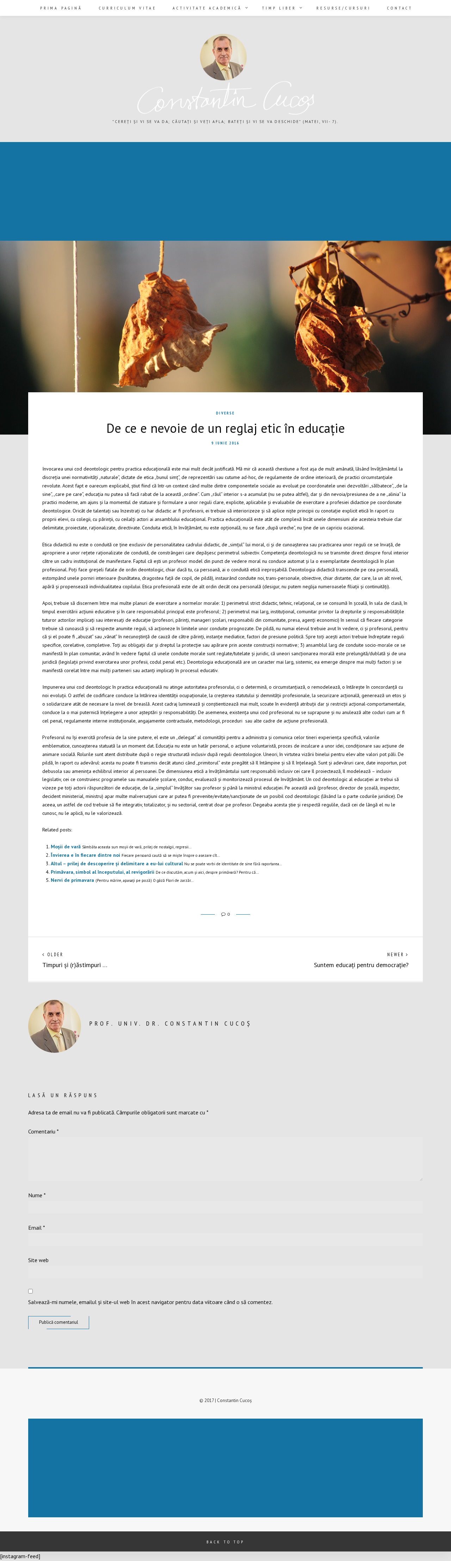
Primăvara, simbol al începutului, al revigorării (102, 872)
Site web (38, 1260)
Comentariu (43, 1131)
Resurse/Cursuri (343, 8)
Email (36, 1227)
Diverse (225, 413)
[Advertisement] (212, 192)
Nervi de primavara (72, 880)
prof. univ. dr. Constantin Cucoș (170, 1023)
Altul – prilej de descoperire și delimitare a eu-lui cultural (117, 863)
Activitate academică (207, 8)
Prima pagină (61, 8)
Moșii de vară (66, 846)
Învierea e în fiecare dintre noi (85, 855)
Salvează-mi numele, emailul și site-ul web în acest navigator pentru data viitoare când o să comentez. (150, 1301)
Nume (37, 1195)
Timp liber (279, 8)
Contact (400, 8)
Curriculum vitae (127, 8)
